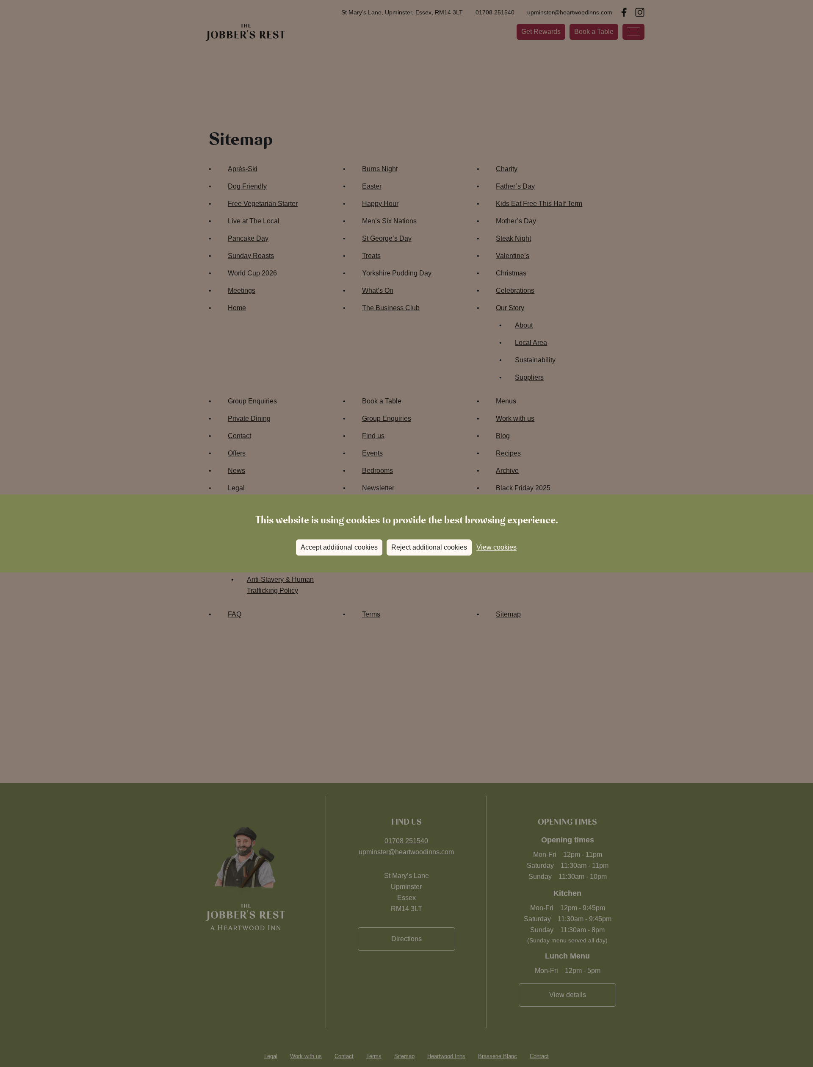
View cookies (496, 547)
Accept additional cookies (339, 547)
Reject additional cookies (429, 547)
